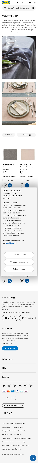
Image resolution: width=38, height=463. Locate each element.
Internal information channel (22, 438)
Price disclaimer (7, 438)
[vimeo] (20, 385)
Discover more (7, 343)
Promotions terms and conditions (12, 434)
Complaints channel (8, 442)
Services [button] (5, 377)
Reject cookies (19, 269)
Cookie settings (18, 427)
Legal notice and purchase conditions (13, 424)
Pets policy (5, 445)
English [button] (9, 413)
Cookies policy (6, 427)
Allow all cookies (19, 255)
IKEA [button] (4, 368)
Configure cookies (17, 262)
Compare (10, 180)
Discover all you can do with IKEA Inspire (16, 312)
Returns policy (21, 442)
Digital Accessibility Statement (20, 445)
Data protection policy (9, 431)
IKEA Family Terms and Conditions (12, 449)
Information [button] (7, 359)
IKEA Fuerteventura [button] (13, 405)
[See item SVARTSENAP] (10, 154)
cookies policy (12, 243)
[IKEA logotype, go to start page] (6, 2)
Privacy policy (22, 431)
